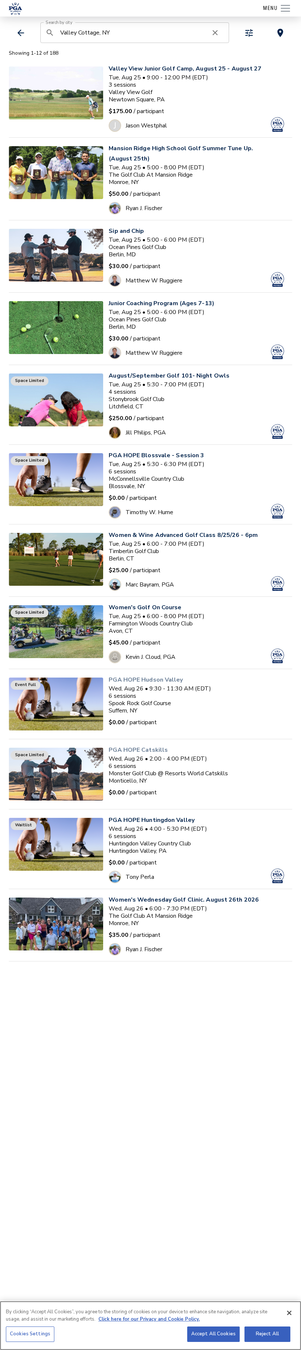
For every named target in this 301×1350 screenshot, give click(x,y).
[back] (20, 33)
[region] (150, 1325)
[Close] (289, 1313)
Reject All (267, 1334)
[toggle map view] (280, 33)
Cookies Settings (30, 1334)
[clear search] (215, 32)
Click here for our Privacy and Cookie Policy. (149, 1319)
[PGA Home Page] (15, 8)
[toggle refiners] (249, 33)
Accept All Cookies (213, 1334)
